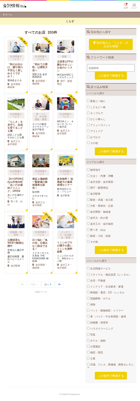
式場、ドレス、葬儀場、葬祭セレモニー (110, 366)
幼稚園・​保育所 (99, 322)
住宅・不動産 (98, 280)
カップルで (96, 113)
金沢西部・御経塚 (100, 211)
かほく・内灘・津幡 (101, 176)
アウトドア (96, 131)
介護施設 (95, 346)
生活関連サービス (100, 268)
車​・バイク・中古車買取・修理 (108, 316)
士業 (92, 358)
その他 (94, 143)
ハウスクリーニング (101, 328)
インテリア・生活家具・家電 (106, 286)
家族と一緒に (98, 101)
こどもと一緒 (98, 107)
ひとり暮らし (98, 119)
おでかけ (95, 137)
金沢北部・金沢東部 (101, 182)
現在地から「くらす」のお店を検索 (112, 44)
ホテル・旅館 (98, 340)
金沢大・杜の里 (99, 217)
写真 (92, 334)
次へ (46, 284)
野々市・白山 (98, 230)
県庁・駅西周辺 (99, 187)
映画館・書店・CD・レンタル (107, 292)
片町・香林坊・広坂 (101, 205)
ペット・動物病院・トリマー (106, 310)
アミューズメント (100, 125)
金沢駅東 (95, 193)
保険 (92, 304)
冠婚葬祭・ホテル (100, 298)
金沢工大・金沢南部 (101, 223)
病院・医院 (96, 352)
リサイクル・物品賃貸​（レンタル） (110, 274)
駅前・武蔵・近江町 (101, 199)
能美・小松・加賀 (100, 236)
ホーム (8, 14)
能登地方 (95, 169)
